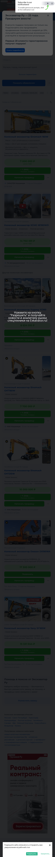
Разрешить (31, 853)
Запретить (45, 853)
